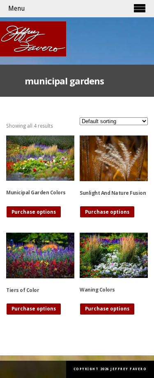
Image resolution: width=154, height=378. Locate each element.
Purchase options (33, 212)
